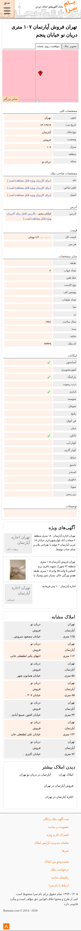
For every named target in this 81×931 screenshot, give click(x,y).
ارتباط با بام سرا (59, 885)
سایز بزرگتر (10, 99)
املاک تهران (66, 774)
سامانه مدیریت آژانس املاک (51, 842)
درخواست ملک (60, 869)
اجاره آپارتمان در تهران (59, 796)
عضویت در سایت (58, 827)
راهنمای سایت (60, 877)
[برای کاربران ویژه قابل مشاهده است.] (29, 180)
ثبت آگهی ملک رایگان (56, 819)
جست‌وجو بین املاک (56, 861)
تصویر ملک (70, 46)
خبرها (65, 850)
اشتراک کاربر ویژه (58, 835)
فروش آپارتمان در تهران (58, 785)
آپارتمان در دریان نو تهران (35, 774)
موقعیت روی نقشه (48, 46)
